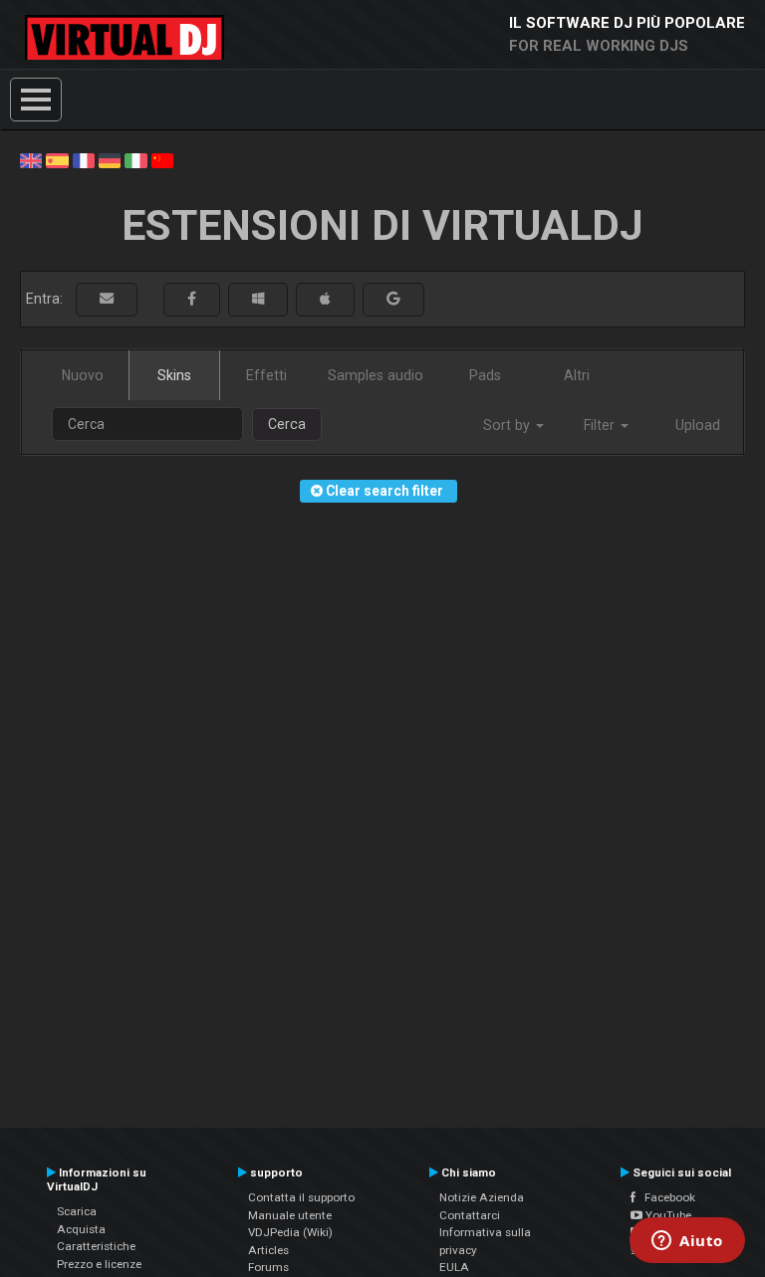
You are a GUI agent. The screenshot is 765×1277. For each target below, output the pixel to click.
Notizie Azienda (481, 1197)
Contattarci (469, 1215)
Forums (268, 1267)
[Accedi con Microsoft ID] (258, 299)
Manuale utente (290, 1215)
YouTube (666, 1215)
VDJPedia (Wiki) (290, 1232)
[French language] (84, 159)
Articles (268, 1250)
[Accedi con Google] (393, 299)
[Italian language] (135, 159)
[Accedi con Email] (106, 299)
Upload (697, 425)
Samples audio (375, 375)
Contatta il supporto (301, 1197)
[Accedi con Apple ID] (325, 299)
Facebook (665, 1197)
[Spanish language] (57, 159)
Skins (174, 375)
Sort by (508, 425)
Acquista (81, 1229)
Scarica (77, 1211)
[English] (31, 159)
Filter (601, 425)
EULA (454, 1267)
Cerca (287, 424)
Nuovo (83, 375)
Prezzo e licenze (99, 1264)
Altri (577, 375)
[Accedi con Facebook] (191, 299)
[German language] (110, 159)
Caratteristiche (96, 1246)
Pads (485, 375)
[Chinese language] (162, 159)
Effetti (266, 375)
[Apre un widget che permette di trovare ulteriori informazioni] (687, 1242)
